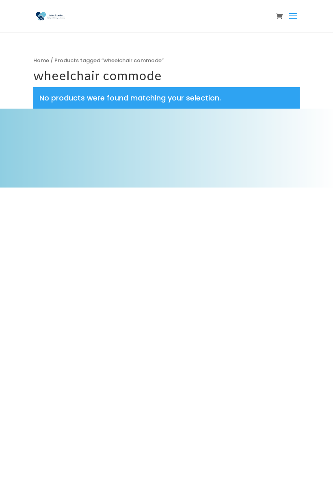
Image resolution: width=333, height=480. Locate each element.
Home (41, 60)
